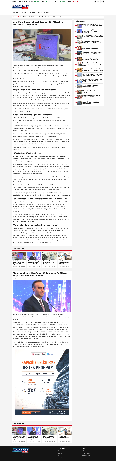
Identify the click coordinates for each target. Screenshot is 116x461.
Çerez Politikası (86, 453)
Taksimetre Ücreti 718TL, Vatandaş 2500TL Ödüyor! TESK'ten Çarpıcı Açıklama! (91, 97)
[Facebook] (101, 1)
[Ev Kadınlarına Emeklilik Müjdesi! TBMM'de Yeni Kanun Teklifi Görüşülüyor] (65, 256)
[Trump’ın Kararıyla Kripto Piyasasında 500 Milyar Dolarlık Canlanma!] (79, 59)
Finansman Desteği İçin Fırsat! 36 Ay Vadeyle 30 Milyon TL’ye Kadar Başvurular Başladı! (33, 262)
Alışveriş (47, 12)
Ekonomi (32, 12)
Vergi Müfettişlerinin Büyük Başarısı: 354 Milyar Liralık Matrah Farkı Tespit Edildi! (19, 262)
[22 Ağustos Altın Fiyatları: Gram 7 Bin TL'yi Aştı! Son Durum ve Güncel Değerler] (79, 70)
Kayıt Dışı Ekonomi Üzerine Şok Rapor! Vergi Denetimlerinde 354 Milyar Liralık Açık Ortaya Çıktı (49, 262)
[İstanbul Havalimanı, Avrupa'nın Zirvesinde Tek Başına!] (79, 86)
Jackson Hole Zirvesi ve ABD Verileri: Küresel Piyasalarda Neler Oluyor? (92, 53)
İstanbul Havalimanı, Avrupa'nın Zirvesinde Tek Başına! (90, 86)
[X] (103, 1)
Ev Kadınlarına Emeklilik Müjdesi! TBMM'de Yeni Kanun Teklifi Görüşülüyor (64, 262)
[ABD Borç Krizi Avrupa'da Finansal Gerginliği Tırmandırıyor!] (79, 92)
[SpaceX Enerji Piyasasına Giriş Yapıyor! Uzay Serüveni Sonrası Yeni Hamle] (79, 75)
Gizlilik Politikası (86, 455)
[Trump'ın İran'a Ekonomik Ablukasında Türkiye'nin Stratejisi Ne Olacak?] (79, 48)
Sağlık (39, 12)
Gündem (24, 12)
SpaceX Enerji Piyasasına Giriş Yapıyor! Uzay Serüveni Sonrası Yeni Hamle (92, 75)
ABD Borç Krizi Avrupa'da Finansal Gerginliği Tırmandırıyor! (91, 91)
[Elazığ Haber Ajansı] (20, 6)
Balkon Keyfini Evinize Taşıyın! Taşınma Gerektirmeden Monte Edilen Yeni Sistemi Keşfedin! (92, 102)
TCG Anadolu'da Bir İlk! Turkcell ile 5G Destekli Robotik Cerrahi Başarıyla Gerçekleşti (92, 80)
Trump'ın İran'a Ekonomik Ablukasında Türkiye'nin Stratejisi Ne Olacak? (92, 47)
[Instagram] (98, 1)
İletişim (83, 451)
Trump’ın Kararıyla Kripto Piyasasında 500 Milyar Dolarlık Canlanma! (92, 58)
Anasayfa (16, 12)
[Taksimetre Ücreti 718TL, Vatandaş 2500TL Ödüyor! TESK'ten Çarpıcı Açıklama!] (79, 97)
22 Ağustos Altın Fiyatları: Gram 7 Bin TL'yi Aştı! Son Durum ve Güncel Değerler (92, 69)
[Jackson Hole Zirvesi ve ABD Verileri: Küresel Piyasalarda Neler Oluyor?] (79, 53)
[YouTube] (95, 1)
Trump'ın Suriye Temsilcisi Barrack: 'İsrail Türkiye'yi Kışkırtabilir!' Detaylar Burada (92, 64)
